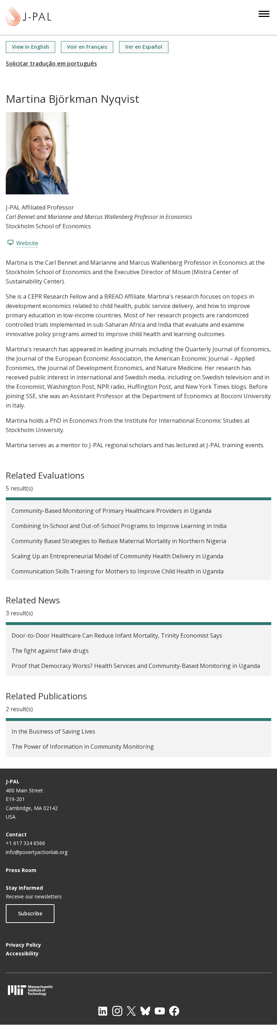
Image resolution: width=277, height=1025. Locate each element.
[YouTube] (160, 1011)
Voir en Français (87, 46)
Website (27, 243)
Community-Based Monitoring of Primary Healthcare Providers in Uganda (111, 511)
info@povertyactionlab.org (36, 852)
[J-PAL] (29, 17)
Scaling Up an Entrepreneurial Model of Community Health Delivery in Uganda (117, 556)
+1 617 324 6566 (25, 843)
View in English (30, 46)
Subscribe (30, 913)
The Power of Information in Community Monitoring (83, 747)
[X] (131, 1011)
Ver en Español (143, 46)
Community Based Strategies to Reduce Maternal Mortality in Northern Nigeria (119, 541)
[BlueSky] (145, 1011)
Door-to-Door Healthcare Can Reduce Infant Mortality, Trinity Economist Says (117, 635)
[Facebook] (174, 1011)
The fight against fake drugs (50, 651)
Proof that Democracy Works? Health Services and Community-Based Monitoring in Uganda (136, 666)
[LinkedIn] (103, 1011)
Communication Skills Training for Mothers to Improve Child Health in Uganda (118, 571)
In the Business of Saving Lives (53, 731)
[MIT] (138, 990)
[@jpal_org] (117, 1011)
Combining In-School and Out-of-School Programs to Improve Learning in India (119, 526)
